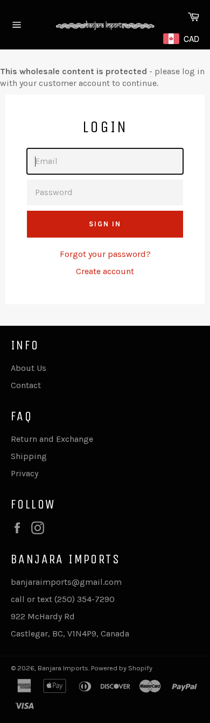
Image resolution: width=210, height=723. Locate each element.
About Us (28, 368)
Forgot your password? (105, 254)
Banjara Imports (63, 668)
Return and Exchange (52, 439)
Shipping (29, 456)
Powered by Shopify (121, 668)
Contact (26, 385)
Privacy (24, 473)
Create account (105, 271)
